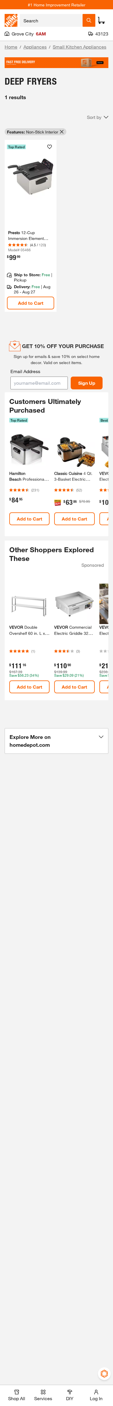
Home (11, 46)
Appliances (35, 46)
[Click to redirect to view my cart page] (101, 20)
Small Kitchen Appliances (79, 46)
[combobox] (51, 20)
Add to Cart (30, 303)
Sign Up (86, 383)
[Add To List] (49, 147)
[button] (97, 117)
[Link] (31, 226)
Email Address (25, 371)
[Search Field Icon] (89, 20)
